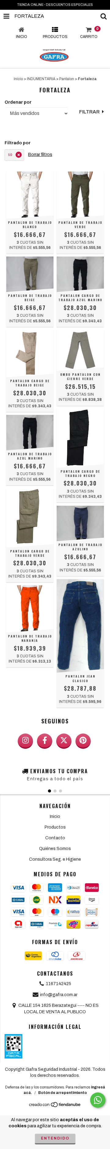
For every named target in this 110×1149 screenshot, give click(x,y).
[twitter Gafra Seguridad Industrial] (64, 741)
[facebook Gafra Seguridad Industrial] (44, 741)
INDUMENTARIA (41, 79)
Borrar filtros (40, 154)
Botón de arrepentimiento (62, 1093)
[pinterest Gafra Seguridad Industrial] (83, 741)
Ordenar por (18, 102)
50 (10, 155)
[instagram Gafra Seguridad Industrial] (25, 741)
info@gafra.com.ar (58, 994)
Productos (55, 827)
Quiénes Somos (55, 848)
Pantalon (66, 79)
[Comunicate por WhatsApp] (97, 1100)
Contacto (55, 838)
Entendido (55, 1138)
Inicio (18, 79)
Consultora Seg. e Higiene (55, 859)
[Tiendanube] (55, 1106)
